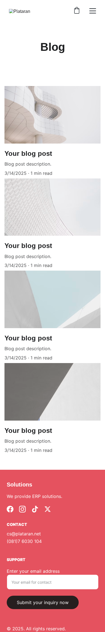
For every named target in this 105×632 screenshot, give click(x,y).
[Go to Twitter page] (47, 509)
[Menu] (92, 10)
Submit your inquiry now (43, 602)
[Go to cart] (76, 11)
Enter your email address (33, 571)
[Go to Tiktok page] (35, 509)
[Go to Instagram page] (22, 509)
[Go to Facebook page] (10, 509)
